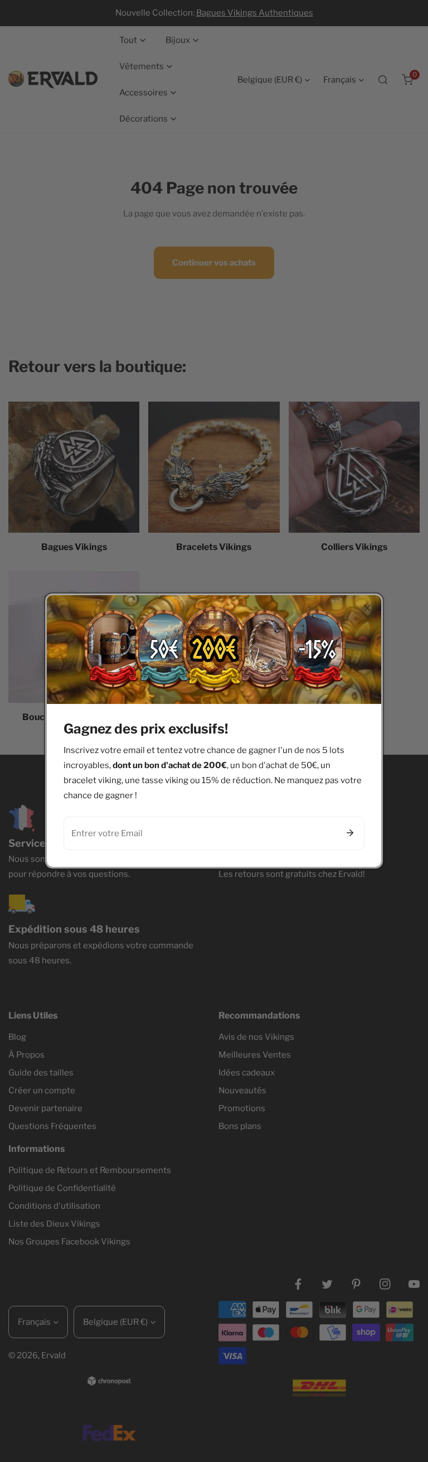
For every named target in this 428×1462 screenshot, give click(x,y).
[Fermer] (367, 608)
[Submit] (350, 833)
